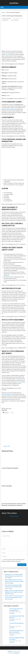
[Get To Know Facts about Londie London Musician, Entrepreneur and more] (14, 495)
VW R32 (20, 382)
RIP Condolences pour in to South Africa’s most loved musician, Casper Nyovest (14, 581)
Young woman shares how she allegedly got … (16, 609)
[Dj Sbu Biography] (14, 477)
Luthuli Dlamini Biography (10, 468)
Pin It (8, 446)
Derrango (6, 277)
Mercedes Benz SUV (8, 394)
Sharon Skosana (7, 18)
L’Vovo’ (7, 54)
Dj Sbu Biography (7, 486)
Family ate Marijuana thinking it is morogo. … (16, 638)
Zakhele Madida (10, 109)
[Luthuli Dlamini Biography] (14, 460)
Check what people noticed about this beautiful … (16, 631)
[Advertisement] (14, 36)
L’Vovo (9, 213)
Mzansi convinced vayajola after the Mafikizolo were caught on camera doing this (14, 592)
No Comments (14, 20)
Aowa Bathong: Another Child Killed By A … (16, 616)
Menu (2, 7)
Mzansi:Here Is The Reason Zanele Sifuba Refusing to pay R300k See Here (14, 576)
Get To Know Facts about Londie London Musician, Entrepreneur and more (14, 504)
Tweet (5, 446)
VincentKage (16, 653)
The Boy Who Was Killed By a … (16, 624)
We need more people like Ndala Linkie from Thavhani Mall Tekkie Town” (13, 586)
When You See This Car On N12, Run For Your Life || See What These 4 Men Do (14, 597)
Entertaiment (5, 20)
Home (3, 12)
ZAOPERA (14, 3)
